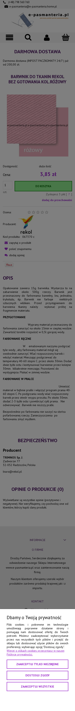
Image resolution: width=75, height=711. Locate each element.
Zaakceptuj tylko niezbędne (37, 664)
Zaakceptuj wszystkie (37, 686)
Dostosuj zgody (37, 675)
